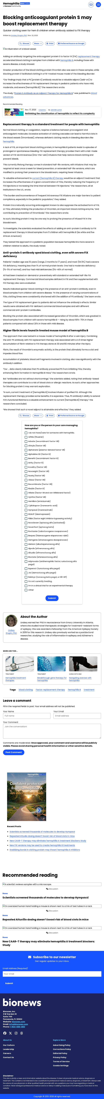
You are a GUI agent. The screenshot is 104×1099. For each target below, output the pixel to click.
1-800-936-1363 (17, 1027)
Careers (7, 1053)
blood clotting (26, 689)
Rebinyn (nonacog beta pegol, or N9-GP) (47, 577)
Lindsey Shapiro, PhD (19, 35)
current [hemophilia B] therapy (47, 178)
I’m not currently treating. (40, 581)
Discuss (25, 43)
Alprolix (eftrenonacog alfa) (41, 548)
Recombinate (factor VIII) (40, 484)
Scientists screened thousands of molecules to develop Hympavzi (42, 831)
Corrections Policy (62, 1049)
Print (50, 43)
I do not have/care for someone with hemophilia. (51, 432)
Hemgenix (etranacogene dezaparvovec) (48, 540)
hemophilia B (66, 60)
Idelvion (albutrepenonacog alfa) (44, 544)
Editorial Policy (60, 1053)
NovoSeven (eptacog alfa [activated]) (46, 522)
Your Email (59, 711)
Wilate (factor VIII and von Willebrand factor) (49, 492)
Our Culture (9, 1045)
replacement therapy (89, 56)
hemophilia (8, 141)
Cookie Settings (60, 1065)
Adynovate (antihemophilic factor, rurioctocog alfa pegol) (52, 563)
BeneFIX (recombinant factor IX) (43, 458)
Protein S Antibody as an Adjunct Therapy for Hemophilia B (43, 93)
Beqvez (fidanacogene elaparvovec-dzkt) (48, 535)
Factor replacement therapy (50, 689)
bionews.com (18, 1021)
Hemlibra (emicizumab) (39, 501)
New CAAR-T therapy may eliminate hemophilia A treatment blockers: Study (48, 840)
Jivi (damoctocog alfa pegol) (42, 572)
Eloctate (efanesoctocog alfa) (43, 557)
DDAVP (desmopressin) (39, 514)
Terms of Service (61, 1061)
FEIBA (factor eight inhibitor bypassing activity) (50, 518)
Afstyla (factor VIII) (37, 445)
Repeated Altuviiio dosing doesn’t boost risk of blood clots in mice (42, 836)
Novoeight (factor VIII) (38, 471)
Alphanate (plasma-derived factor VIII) (46, 449)
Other (31, 590)
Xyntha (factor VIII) (37, 497)
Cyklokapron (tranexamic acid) (42, 505)
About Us (7, 1040)
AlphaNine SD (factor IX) (39, 454)
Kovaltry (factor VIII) (37, 467)
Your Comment (10, 722)
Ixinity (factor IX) (36, 462)
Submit (52, 598)
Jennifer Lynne (56, 110)
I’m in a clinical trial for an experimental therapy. (50, 585)
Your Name (8, 711)
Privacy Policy (59, 1057)
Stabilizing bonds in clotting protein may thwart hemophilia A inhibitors (45, 849)
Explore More (59, 1040)
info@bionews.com (18, 1024)
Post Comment (14, 752)
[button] (91, 4)
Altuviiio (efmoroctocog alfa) (42, 552)
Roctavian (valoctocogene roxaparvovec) (48, 531)
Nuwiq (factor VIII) (36, 475)
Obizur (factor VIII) (36, 479)
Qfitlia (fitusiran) (36, 437)
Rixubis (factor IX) (36, 488)
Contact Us (8, 1057)
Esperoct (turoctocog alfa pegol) (44, 568)
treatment (89, 689)
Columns (42, 110)
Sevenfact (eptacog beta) (41, 527)
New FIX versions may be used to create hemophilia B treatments (42, 845)
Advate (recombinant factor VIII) (43, 441)
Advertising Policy (61, 1045)
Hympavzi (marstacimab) (40, 510)
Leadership (8, 1049)
